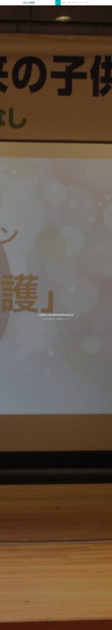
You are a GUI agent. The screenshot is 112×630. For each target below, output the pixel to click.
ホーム (53, 2)
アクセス (81, 2)
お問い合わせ (75, 2)
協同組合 (58, 2)
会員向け (86, 2)
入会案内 (68, 2)
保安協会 (63, 2)
